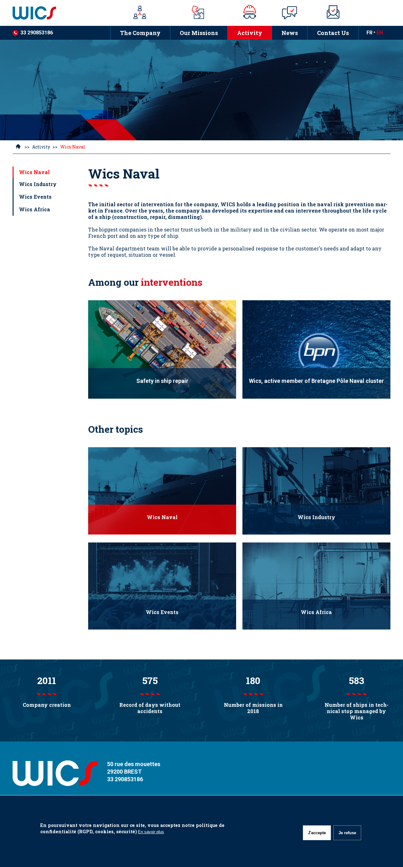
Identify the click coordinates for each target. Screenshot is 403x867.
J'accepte (317, 832)
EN (380, 33)
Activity (244, 33)
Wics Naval (34, 172)
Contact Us (333, 33)
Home (18, 147)
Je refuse (347, 832)
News (285, 33)
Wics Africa (34, 209)
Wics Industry (38, 184)
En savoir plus (151, 831)
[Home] (61, 13)
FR (369, 33)
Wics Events (35, 196)
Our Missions (194, 33)
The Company (140, 33)
